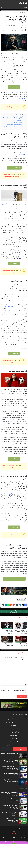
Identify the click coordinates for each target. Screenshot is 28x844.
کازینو (10, 494)
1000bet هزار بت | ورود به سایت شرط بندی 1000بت (10, 806)
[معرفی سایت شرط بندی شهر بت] (23, 775)
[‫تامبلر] (17, 605)
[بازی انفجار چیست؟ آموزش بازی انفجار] (23, 755)
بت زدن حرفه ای (21, 599)
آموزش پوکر (16, 13)
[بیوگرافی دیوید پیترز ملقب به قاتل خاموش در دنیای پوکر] (21, 625)
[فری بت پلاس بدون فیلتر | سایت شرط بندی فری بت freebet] (23, 821)
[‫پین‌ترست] (14, 605)
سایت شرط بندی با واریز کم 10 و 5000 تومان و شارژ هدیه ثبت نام (9, 793)
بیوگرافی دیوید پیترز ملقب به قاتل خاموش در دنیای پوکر (21, 630)
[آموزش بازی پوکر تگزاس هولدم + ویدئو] (7, 639)
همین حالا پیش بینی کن (14, 168)
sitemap (14, 833)
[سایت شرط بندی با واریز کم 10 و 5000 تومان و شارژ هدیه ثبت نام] (23, 794)
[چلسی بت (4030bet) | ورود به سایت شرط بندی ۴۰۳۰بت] (23, 814)
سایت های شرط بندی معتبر (20, 99)
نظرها (7, 749)
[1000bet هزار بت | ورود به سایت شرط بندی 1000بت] (23, 807)
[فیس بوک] (25, 605)
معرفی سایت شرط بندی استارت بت (10, 799)
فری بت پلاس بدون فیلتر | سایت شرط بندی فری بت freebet (9, 819)
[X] (23, 605)
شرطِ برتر (7, 829)
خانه (25, 13)
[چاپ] (3, 605)
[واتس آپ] (8, 605)
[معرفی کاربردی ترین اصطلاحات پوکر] (7, 625)
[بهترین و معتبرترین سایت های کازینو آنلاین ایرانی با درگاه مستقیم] (23, 782)
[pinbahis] (14, 612)
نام (26, 678)
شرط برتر (12, 93)
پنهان (17, 115)
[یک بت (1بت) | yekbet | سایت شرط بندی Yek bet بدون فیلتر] (23, 769)
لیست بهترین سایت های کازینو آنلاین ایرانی (11, 107)
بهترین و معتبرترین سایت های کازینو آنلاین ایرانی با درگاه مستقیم (10, 780)
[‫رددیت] (11, 605)
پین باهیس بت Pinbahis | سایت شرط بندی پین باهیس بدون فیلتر (9, 761)
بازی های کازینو (21, 154)
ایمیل (25, 684)
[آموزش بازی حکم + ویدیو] (21, 639)
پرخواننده (20, 749)
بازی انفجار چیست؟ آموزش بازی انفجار (9, 753)
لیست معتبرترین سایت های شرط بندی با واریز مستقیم (11, 175)
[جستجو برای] (2, 7)
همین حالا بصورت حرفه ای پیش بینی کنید (14, 579)
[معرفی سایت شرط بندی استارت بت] (23, 801)
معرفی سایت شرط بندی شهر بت (11, 773)
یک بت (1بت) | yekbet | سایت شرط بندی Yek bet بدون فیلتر (10, 767)
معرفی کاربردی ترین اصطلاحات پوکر (9, 630)
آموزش (21, 13)
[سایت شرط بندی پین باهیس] (14, 705)
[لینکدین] (20, 605)
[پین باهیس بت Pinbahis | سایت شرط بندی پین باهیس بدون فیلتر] (23, 762)
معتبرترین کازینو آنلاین (10, 306)
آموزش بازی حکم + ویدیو (21, 644)
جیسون (23, 30)
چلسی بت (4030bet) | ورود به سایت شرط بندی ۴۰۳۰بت (9, 813)
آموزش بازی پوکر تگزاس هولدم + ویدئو (8, 644)
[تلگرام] (6, 605)
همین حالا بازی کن (14, 87)
